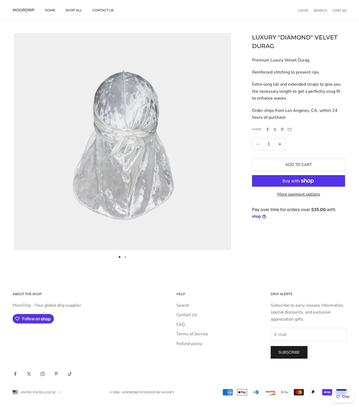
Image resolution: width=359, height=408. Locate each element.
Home (50, 10)
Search (182, 305)
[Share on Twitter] (275, 129)
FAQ (180, 324)
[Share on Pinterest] (282, 129)
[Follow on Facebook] (15, 373)
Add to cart (298, 164)
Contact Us (103, 10)
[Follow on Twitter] (29, 373)
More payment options (298, 194)
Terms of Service (192, 334)
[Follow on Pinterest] (56, 373)
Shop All (74, 10)
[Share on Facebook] (267, 129)
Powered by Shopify (157, 392)
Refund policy (189, 344)
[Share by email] (290, 129)
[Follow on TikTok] (70, 373)
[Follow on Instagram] (42, 373)
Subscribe (289, 352)
